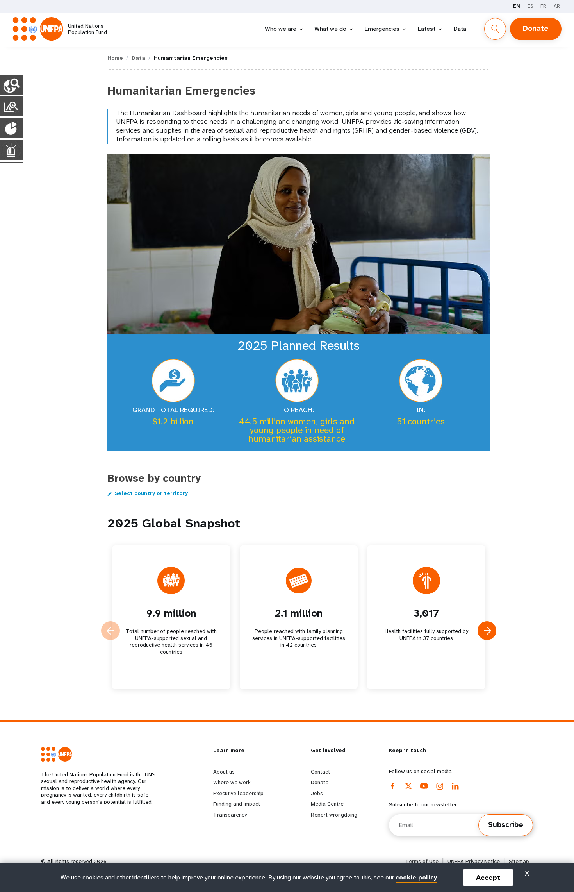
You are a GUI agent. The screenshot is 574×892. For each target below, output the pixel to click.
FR (543, 6)
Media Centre (327, 803)
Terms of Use (422, 861)
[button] (487, 630)
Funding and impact (236, 803)
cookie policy (416, 877)
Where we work (232, 782)
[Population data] (11, 128)
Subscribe (505, 824)
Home (115, 57)
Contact (320, 771)
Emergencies (381, 29)
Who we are (280, 29)
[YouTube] (424, 786)
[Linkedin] (455, 786)
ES (530, 6)
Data (459, 29)
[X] (408, 786)
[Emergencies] (11, 150)
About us (224, 771)
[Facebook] (393, 786)
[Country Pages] (11, 85)
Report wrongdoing (334, 814)
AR (557, 6)
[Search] (495, 29)
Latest (426, 29)
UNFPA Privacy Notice (473, 861)
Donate (536, 28)
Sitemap (519, 861)
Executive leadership (238, 793)
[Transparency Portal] (11, 106)
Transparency (230, 814)
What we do (330, 29)
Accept (488, 877)
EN (516, 6)
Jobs (317, 793)
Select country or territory (151, 493)
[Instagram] (440, 786)
